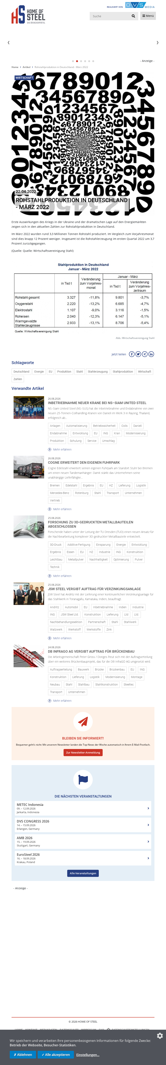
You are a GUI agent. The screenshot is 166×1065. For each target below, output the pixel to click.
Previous (8, 43)
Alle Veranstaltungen (83, 873)
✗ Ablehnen (23, 1054)
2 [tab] (77, 61)
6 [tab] (93, 61)
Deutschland (21, 371)
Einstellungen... (87, 1055)
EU (50, 371)
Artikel (26, 67)
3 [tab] (81, 61)
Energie (39, 371)
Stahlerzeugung (98, 371)
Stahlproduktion (123, 371)
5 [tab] (89, 61)
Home (15, 67)
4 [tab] (85, 61)
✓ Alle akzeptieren (56, 1054)
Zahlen (18, 379)
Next (157, 43)
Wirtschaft (144, 371)
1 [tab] (73, 61)
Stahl (79, 371)
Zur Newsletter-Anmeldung (83, 752)
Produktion (64, 371)
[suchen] (133, 16)
